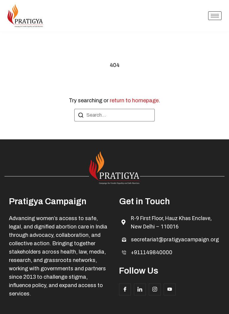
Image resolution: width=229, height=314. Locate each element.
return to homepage (134, 100)
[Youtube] (170, 289)
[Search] (81, 116)
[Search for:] (114, 115)
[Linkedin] (140, 289)
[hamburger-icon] (215, 15)
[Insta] (155, 289)
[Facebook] (125, 289)
